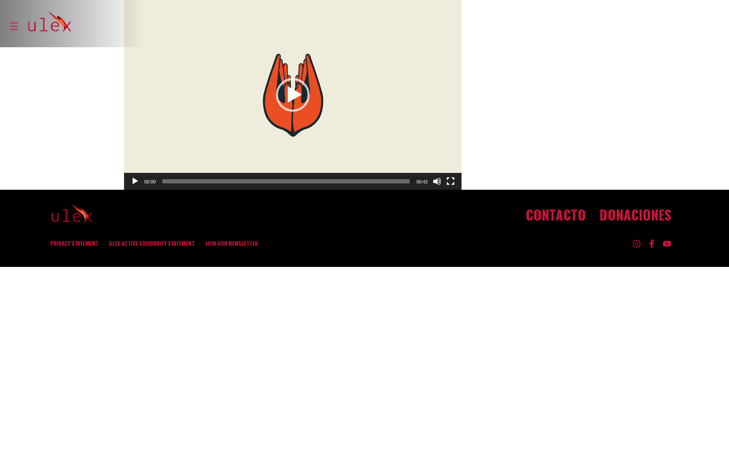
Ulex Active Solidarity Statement (151, 244)
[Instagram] (636, 244)
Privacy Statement (74, 244)
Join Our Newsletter (231, 244)
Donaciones (635, 214)
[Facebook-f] (652, 244)
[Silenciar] (437, 181)
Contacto (556, 214)
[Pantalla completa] (450, 181)
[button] (293, 95)
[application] (293, 95)
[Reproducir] (135, 181)
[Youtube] (667, 244)
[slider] (286, 181)
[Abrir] (14, 26)
